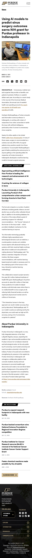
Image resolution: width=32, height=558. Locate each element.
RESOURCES (6, 531)
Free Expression (14, 551)
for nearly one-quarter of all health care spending (14, 107)
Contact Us (23, 553)
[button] (25, 81)
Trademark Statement (19, 547)
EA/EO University (17, 549)
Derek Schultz (6, 77)
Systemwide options (6, 514)
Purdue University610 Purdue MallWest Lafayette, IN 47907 (7, 502)
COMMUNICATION (8, 536)
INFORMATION (7, 527)
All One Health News (8, 475)
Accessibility (8, 549)
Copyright (6, 545)
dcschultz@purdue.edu (14, 392)
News (4, 9)
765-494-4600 (6, 509)
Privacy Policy (15, 553)
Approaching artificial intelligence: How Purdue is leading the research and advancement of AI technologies (16, 174)
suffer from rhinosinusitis (14, 138)
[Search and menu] (28, 3)
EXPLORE (5, 522)
